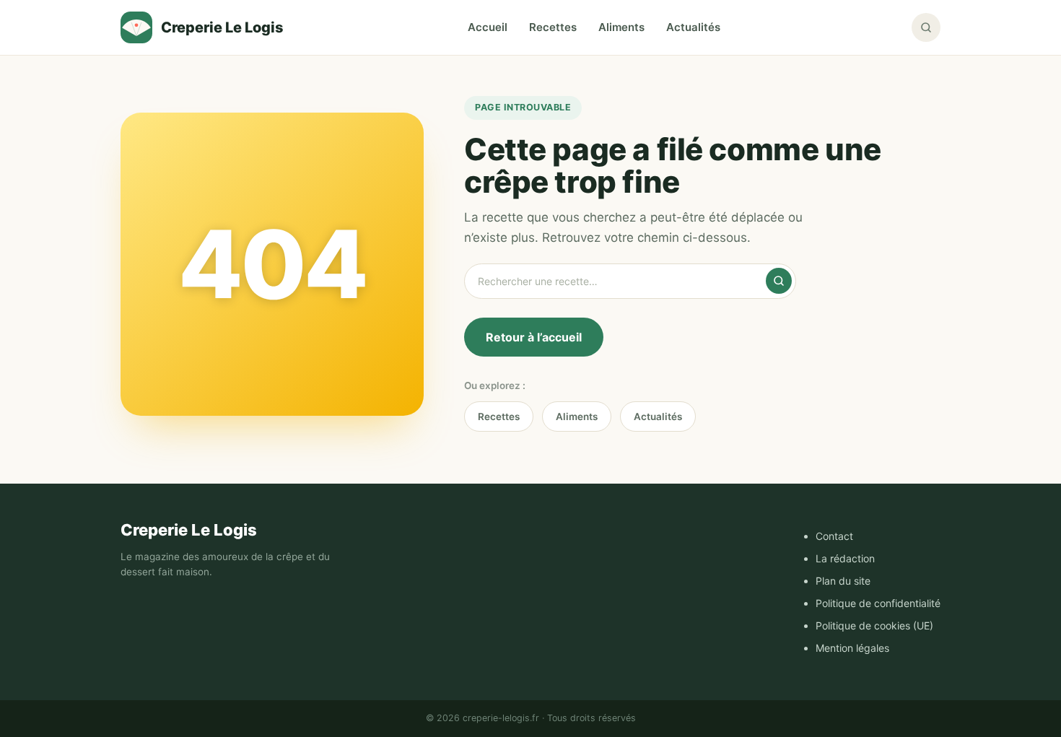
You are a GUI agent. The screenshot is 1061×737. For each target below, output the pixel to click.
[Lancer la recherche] (779, 281)
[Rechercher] (926, 27)
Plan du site (843, 581)
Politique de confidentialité (878, 603)
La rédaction (845, 558)
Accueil (487, 27)
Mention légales (852, 648)
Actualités (693, 27)
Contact (834, 536)
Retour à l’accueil (534, 337)
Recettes (553, 27)
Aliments (621, 27)
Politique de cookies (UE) (874, 625)
